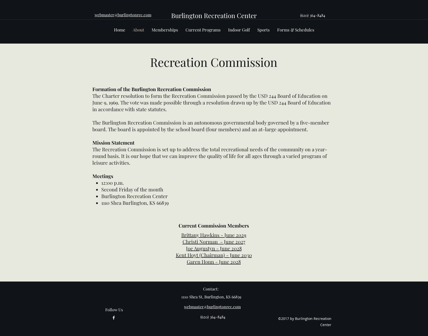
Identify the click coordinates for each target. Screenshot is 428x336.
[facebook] (113, 317)
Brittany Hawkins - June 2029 (213, 235)
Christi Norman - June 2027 (214, 241)
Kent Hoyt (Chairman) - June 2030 (214, 255)
